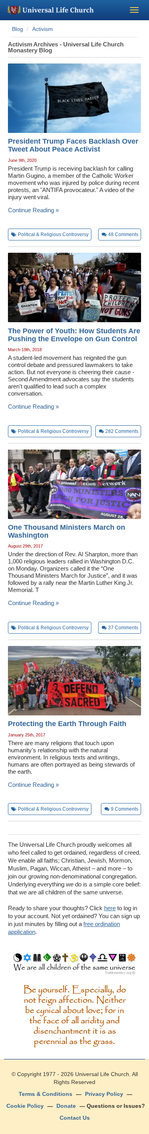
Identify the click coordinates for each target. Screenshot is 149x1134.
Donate (66, 1106)
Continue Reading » (33, 210)
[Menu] (134, 10)
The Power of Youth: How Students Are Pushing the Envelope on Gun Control (74, 335)
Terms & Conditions (45, 1094)
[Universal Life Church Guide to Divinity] (74, 966)
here (110, 908)
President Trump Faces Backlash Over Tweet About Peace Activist (73, 145)
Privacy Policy (104, 1094)
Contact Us (75, 1118)
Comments (123, 234)
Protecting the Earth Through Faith (67, 724)
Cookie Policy (25, 1106)
